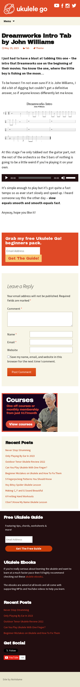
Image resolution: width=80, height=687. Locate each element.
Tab (27, 48)
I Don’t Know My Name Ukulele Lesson (26, 502)
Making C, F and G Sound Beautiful (24, 490)
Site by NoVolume (12, 679)
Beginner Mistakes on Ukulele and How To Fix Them (33, 473)
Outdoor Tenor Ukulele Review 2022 (25, 461)
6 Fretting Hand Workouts (19, 496)
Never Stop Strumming (18, 450)
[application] (40, 178)
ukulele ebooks (34, 576)
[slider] (71, 177)
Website (12, 350)
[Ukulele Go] (20, 9)
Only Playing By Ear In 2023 (20, 456)
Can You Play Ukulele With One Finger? (26, 467)
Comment (14, 308)
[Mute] (63, 178)
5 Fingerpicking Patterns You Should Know (28, 479)
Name (12, 334)
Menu (7, 21)
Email (12, 342)
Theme (40, 48)
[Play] (6, 178)
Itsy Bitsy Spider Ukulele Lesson (23, 484)
